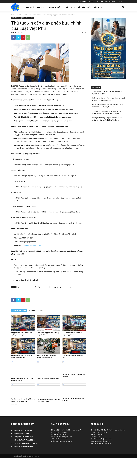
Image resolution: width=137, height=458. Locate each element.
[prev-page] (12, 405)
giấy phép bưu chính (24, 287)
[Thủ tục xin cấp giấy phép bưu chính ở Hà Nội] (74, 389)
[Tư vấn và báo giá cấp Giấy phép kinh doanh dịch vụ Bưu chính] (23, 390)
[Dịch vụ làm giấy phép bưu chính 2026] (74, 346)
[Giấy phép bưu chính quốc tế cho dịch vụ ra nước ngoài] (23, 323)
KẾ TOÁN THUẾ (83, 7)
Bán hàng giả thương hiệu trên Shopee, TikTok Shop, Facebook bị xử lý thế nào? (107, 106)
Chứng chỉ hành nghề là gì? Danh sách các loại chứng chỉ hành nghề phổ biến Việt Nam (107, 119)
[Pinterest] (23, 37)
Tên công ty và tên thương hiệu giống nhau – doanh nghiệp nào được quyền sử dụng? (107, 112)
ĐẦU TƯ (97, 7)
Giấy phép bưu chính (35, 15)
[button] (123, 7)
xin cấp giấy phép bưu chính (40, 287)
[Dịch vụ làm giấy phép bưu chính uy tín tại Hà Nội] (48, 323)
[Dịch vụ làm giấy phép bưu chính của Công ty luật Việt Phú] (48, 390)
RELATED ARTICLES (19, 310)
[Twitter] (18, 37)
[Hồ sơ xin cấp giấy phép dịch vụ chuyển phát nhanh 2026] (48, 346)
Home (13, 15)
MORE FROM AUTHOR (36, 310)
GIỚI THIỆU (100, 1)
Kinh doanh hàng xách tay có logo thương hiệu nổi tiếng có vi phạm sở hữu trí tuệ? (108, 99)
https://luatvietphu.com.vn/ (31, 246)
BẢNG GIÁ (41, 7)
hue (14, 32)
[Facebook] (13, 37)
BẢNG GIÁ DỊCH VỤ (110, 1)
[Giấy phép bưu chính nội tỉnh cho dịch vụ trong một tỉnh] (23, 346)
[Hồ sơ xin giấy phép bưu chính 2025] (48, 369)
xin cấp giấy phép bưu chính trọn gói (61, 287)
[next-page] (16, 405)
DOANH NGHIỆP (55, 7)
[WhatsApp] (28, 37)
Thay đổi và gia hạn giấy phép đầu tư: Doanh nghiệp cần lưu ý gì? (107, 92)
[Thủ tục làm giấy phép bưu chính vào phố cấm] (74, 367)
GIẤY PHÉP (69, 7)
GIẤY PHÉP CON (22, 15)
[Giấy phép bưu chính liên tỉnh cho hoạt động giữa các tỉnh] (74, 323)
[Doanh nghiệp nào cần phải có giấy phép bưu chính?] (23, 369)
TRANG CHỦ (29, 7)
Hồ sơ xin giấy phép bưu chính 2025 (48, 378)
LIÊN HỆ (120, 1)
